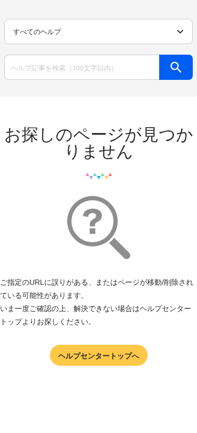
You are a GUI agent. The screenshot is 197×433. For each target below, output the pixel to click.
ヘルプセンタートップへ (98, 355)
